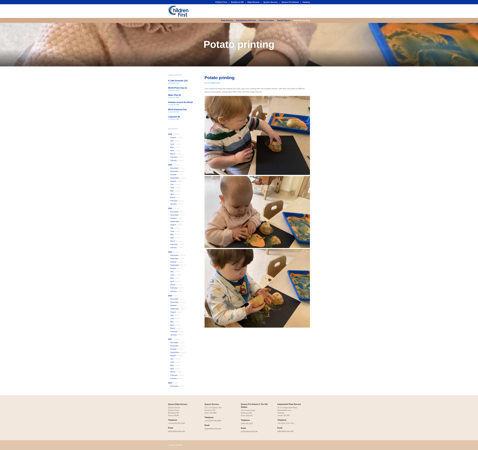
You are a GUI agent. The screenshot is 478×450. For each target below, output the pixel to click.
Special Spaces (283, 20)
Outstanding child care (246, 20)
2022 (173, 296)
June (175, 144)
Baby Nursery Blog (301, 20)
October (176, 174)
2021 (173, 339)
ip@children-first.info (285, 431)
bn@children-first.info (176, 431)
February (177, 157)
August (176, 137)
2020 (173, 383)
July (175, 141)
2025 (173, 165)
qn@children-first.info (213, 429)
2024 (173, 208)
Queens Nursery (270, 2)
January (176, 160)
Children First (221, 2)
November (177, 171)
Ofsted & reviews (266, 20)
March (176, 154)
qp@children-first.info (249, 431)
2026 (173, 134)
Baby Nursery (253, 2)
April (175, 150)
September (178, 178)
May (175, 147)
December (177, 168)
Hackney (306, 2)
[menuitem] (228, 20)
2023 (173, 252)
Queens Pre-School (290, 2)
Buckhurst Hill (237, 2)
